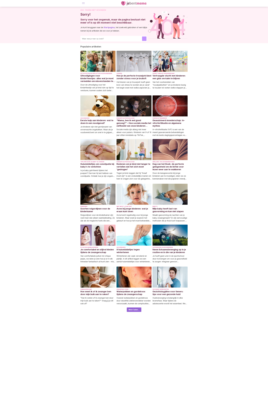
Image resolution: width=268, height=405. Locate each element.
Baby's (155, 206)
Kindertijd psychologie (126, 118)
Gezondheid (84, 118)
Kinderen (83, 206)
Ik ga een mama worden (89, 247)
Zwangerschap (86, 289)
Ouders (119, 73)
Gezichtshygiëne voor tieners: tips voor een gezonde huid (168, 293)
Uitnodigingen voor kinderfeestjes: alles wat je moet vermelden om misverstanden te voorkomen (97, 78)
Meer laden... (134, 310)
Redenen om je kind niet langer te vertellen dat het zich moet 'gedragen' (133, 167)
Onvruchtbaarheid (160, 118)
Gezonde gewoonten (161, 289)
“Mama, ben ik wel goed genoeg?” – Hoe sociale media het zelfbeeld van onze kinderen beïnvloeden (134, 123)
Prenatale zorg (122, 289)
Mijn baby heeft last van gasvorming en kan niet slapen (168, 210)
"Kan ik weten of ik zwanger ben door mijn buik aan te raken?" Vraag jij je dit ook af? (96, 301)
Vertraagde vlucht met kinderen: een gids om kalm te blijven (169, 77)
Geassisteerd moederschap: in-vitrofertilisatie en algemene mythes (169, 123)
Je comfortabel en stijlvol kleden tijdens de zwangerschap (97, 251)
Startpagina (109, 27)
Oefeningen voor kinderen (163, 247)
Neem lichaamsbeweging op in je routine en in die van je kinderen (169, 251)
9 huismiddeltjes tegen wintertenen (128, 251)
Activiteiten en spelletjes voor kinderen (96, 73)
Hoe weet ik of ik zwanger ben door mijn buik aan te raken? (95, 293)
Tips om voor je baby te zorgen (92, 162)
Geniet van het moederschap (163, 73)
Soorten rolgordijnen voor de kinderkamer (95, 210)
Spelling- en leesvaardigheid (164, 162)
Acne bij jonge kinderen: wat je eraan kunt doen (132, 210)
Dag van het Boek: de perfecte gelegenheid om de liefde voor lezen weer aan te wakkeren (168, 167)
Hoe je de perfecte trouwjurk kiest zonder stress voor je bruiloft (134, 77)
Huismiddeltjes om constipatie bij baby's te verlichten (97, 165)
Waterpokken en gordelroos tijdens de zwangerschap (131, 293)
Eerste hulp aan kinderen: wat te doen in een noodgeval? (96, 121)
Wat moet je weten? (124, 206)
